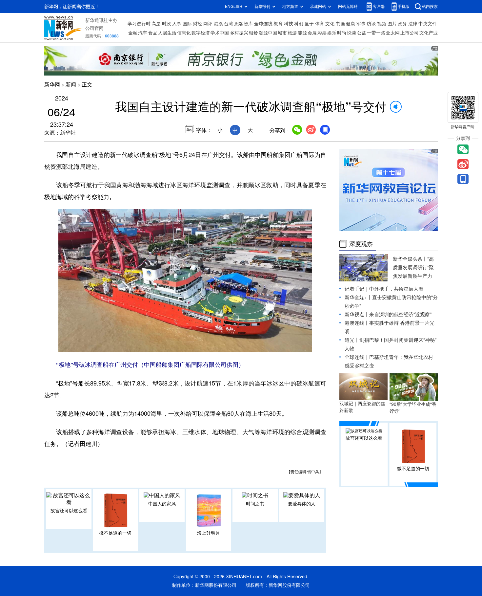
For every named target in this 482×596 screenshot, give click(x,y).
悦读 (351, 33)
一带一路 (376, 33)
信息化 (184, 33)
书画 (340, 23)
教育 (278, 23)
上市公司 (409, 33)
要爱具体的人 (301, 503)
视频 (381, 23)
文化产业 (428, 33)
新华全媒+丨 (358, 297)
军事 (361, 23)
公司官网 (94, 28)
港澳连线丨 (357, 322)
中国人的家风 (162, 503)
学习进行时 (139, 23)
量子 (309, 23)
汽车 (142, 33)
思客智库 (243, 23)
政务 (402, 23)
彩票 (322, 33)
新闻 (71, 84)
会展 (312, 33)
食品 (152, 33)
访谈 (371, 23)
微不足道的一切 (115, 533)
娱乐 (331, 33)
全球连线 (263, 23)
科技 (288, 23)
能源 (302, 33)
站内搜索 (430, 6)
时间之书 (255, 503)
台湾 (228, 23)
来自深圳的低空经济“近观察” (400, 314)
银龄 (253, 33)
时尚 (341, 33)
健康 (350, 23)
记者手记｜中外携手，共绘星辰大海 (384, 288)
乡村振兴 (239, 33)
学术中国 (220, 33)
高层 (156, 23)
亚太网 (393, 33)
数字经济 (200, 33)
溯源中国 (268, 33)
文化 (329, 23)
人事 (176, 23)
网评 (207, 23)
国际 (187, 23)
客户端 (379, 6)
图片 (392, 23)
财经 (197, 23)
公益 (361, 33)
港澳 (218, 23)
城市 (282, 33)
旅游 (292, 33)
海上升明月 (208, 533)
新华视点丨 (357, 314)
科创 (298, 23)
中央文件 (427, 23)
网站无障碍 (348, 6)
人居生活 (167, 33)
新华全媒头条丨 (410, 258)
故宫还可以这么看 (68, 510)
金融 (132, 33)
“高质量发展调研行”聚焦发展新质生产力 (413, 267)
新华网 (52, 84)
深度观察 (361, 244)
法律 (412, 23)
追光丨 (352, 340)
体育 (319, 23)
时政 (166, 23)
